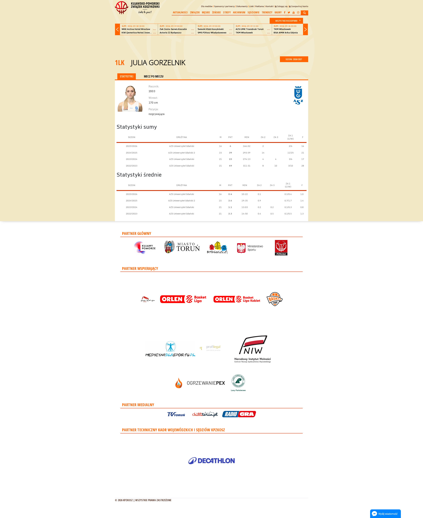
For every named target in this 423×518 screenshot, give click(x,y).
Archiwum (239, 12)
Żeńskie (216, 12)
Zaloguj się (282, 6)
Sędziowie (253, 12)
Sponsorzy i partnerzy (224, 6)
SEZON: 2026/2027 (294, 59)
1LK (119, 62)
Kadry (278, 12)
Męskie (206, 12)
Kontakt (269, 6)
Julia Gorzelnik (158, 62)
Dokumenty (242, 6)
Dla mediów (206, 6)
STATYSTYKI (126, 76)
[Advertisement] (211, 45)
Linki (251, 6)
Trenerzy (267, 12)
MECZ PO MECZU (153, 76)
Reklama (259, 6)
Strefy (227, 12)
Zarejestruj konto (299, 6)
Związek (195, 12)
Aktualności (180, 12)
